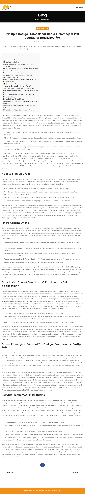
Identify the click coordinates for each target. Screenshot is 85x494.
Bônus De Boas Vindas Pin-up (13, 99)
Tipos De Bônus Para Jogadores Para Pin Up (18, 88)
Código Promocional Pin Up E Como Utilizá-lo (18, 95)
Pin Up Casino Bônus (10, 77)
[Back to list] (42, 473)
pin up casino (45, 19)
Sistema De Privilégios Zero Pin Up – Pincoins (19, 110)
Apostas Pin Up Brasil (10, 60)
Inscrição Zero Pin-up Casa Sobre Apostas (18, 75)
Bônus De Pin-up (9, 97)
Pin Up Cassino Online (11, 62)
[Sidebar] (3, 151)
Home (37, 19)
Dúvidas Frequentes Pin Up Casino (15, 73)
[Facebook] (42, 2)
